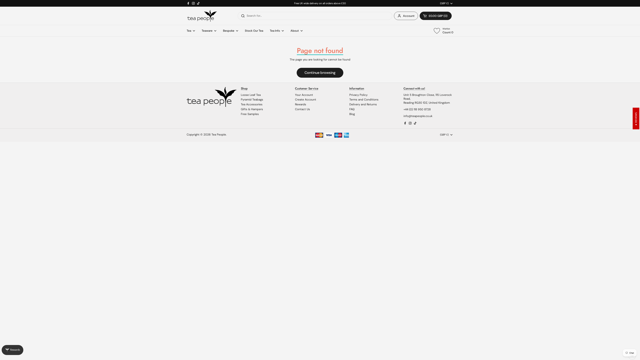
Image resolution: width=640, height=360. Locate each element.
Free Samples (250, 114)
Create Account (305, 99)
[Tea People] (202, 16)
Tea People (219, 134)
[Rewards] (12, 350)
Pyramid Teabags (252, 99)
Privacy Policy (358, 95)
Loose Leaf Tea (251, 95)
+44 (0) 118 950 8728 (417, 109)
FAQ (351, 109)
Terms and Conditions (363, 99)
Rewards (300, 104)
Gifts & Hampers (252, 109)
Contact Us (302, 109)
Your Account (304, 95)
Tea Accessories (251, 104)
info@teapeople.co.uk (418, 116)
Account (408, 16)
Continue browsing (320, 72)
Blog (352, 114)
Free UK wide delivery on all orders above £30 (320, 3)
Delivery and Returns (363, 104)
